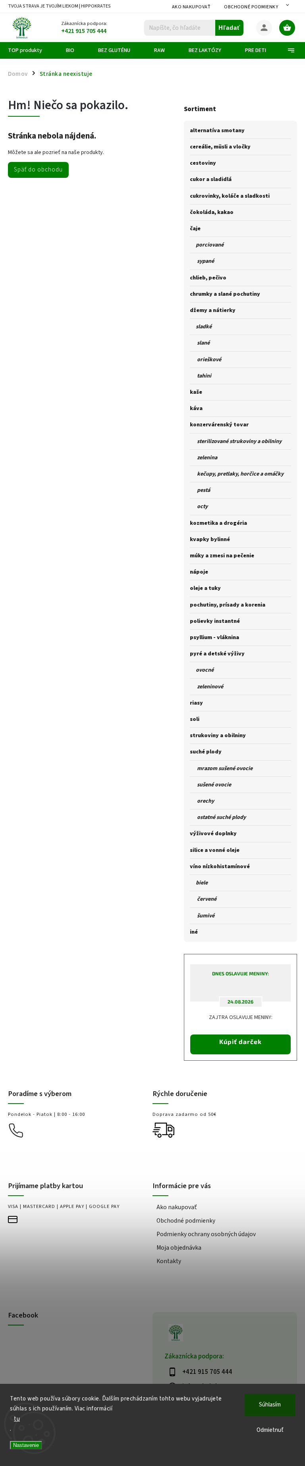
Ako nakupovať (191, 7)
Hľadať (229, 27)
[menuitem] (31, 50)
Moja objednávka (178, 1247)
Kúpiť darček (240, 1041)
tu (17, 1419)
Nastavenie (26, 1445)
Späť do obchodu (38, 169)
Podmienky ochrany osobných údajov (206, 1234)
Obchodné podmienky (251, 7)
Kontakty (168, 1261)
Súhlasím (270, 1405)
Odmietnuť (270, 1430)
